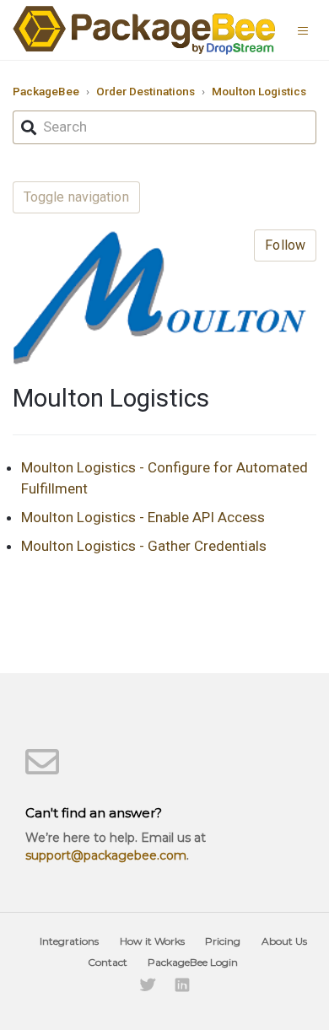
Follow (285, 245)
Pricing (222, 941)
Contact (107, 962)
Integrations (69, 941)
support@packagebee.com (105, 855)
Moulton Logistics (259, 91)
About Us (284, 941)
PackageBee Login (193, 962)
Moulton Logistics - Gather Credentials (144, 545)
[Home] (144, 30)
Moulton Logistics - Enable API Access (143, 517)
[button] (307, 29)
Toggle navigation (76, 197)
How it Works (152, 941)
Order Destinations (145, 91)
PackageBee (46, 91)
